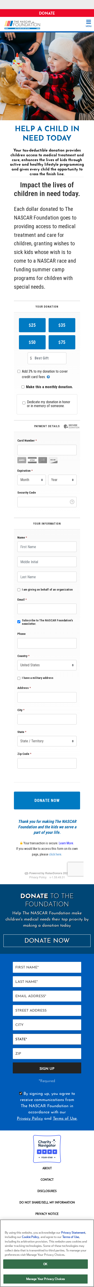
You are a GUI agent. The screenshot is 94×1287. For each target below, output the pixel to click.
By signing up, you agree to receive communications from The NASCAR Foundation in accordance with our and (47, 1106)
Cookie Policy (30, 1237)
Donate (47, 14)
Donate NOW (47, 941)
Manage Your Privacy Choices (45, 1279)
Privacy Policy (30, 1119)
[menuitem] (47, 1169)
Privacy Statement (73, 1232)
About (47, 1168)
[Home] (24, 25)
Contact (47, 1180)
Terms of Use (70, 1237)
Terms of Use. (65, 1119)
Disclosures (47, 1191)
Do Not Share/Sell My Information (47, 1202)
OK (45, 1264)
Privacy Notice (47, 1214)
